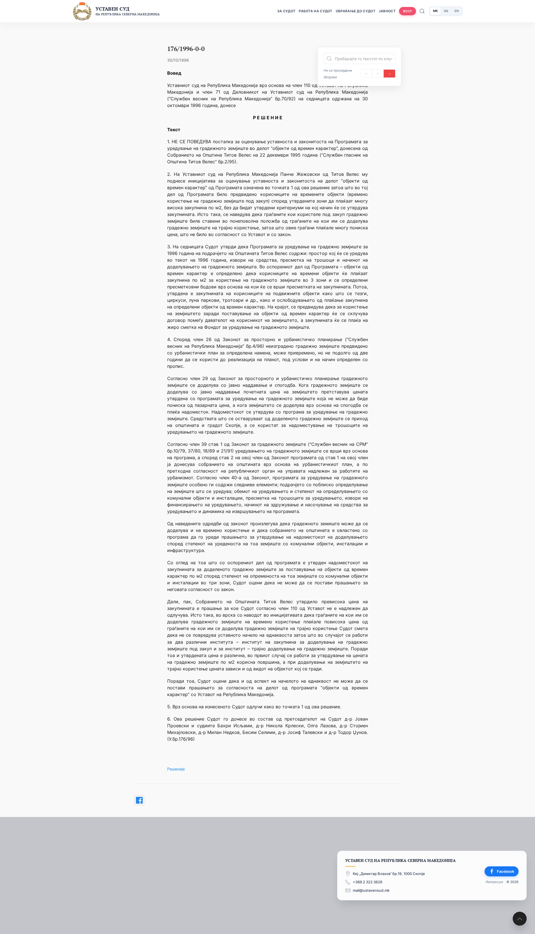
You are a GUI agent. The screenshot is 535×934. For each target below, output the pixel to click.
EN (456, 11)
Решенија (176, 769)
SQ (446, 11)
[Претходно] (366, 73)
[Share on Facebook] (139, 800)
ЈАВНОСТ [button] (387, 11)
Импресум (494, 882)
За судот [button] (286, 11)
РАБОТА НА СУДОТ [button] (315, 11)
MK (435, 11)
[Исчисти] (389, 73)
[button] (520, 919)
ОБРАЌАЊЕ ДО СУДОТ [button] (355, 11)
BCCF (407, 11)
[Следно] (378, 73)
